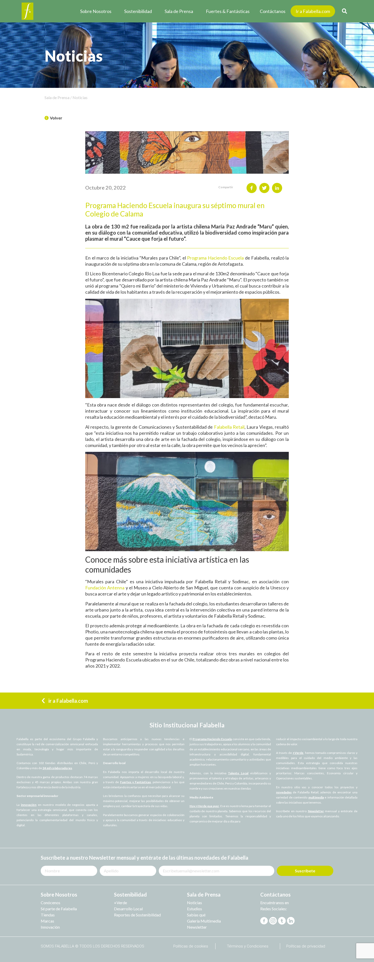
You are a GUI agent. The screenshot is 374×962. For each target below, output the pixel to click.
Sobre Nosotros (95, 11)
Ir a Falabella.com (313, 11)
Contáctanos (272, 11)
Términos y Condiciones (247, 946)
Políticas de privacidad (305, 946)
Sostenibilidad (138, 11)
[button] (53, 118)
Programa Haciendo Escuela (212, 739)
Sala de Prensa (179, 11)
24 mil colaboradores (57, 768)
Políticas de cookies (190, 946)
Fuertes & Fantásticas (228, 11)
